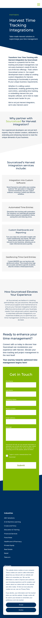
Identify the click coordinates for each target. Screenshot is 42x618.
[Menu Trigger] (38, 4)
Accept (21, 605)
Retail (6, 553)
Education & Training (11, 530)
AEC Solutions (9, 518)
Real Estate (8, 549)
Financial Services (10, 534)
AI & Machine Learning (12, 522)
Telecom (7, 557)
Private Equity (9, 545)
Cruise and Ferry (10, 526)
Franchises (8, 537)
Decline (21, 610)
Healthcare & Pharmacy (13, 541)
